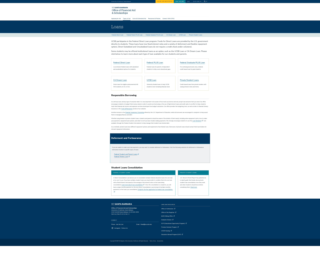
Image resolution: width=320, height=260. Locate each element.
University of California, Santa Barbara (121, 1)
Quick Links (196, 1)
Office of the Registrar (167, 212)
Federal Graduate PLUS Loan (154, 35)
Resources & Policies (154, 18)
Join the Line (179, 1)
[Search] (206, 1)
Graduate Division (166, 220)
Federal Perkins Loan (121, 157)
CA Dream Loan (171, 35)
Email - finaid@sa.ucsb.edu (144, 224)
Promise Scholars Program (169, 227)
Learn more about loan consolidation (132, 185)
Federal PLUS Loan (155, 62)
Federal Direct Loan (117, 35)
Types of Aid (126, 18)
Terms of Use (153, 241)
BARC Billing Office (167, 216)
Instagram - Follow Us (121, 228)
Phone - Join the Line (117, 224)
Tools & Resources (126, 109)
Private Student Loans (195, 35)
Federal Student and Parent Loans (125, 154)
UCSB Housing (165, 231)
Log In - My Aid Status (164, 1)
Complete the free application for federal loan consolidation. (155, 189)
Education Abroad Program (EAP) (171, 234)
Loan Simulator (196, 121)
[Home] (124, 14)
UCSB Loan (182, 35)
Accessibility (160, 241)
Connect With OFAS (168, 18)
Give (188, 1)
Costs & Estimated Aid (139, 18)
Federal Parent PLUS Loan (134, 35)
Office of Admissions (167, 209)
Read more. (193, 187)
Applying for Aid (116, 18)
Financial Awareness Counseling (134, 112)
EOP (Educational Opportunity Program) (173, 223)
